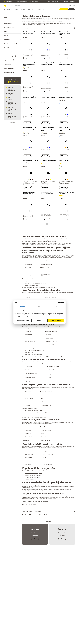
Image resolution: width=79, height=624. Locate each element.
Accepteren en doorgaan (56, 320)
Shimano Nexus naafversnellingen (56, 356)
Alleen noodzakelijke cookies (23, 320)
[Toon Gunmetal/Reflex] (65, 50)
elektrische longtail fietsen (39, 417)
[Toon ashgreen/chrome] (65, 114)
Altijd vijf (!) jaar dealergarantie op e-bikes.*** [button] (13, 109)
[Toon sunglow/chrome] (32, 179)
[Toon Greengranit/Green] (30, 50)
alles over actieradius (51, 287)
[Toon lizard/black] (29, 179)
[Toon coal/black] (30, 179)
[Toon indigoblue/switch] (67, 114)
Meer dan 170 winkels (34, 1)
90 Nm (42, 267)
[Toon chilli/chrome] (65, 147)
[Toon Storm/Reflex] (67, 50)
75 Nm (47, 338)
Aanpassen (39, 320)
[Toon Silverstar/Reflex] (49, 50)
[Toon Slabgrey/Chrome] (31, 50)
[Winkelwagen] (74, 5)
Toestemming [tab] (22, 306)
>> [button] (55, 224)
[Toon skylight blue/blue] (30, 211)
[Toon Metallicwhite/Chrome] (30, 114)
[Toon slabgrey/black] (31, 147)
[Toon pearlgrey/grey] (65, 211)
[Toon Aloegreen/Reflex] (65, 83)
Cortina (44, 490)
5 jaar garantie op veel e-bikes (22, 1)
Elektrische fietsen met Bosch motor (32, 477)
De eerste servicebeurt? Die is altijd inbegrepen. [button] (12, 103)
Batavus (39, 490)
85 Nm (42, 398)
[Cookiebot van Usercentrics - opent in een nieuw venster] (59, 302)
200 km (49, 271)
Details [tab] (39, 306)
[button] (69, 5)
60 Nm (42, 433)
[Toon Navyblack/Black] (67, 83)
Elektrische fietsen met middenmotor (33, 475)
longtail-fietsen (53, 23)
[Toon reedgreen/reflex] (31, 211)
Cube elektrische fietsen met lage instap (33, 473)
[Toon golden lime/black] (67, 211)
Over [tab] (57, 306)
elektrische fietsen (58, 489)
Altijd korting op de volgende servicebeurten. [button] (12, 89)
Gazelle (34, 490)
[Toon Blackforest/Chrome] (31, 114)
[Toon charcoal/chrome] (67, 147)
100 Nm (48, 267)
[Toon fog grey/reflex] (30, 83)
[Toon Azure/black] (30, 147)
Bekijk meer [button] (12, 122)
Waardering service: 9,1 (9, 1)
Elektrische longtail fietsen (30, 479)
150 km (53, 344)
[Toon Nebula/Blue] (47, 50)
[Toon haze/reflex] (48, 211)
